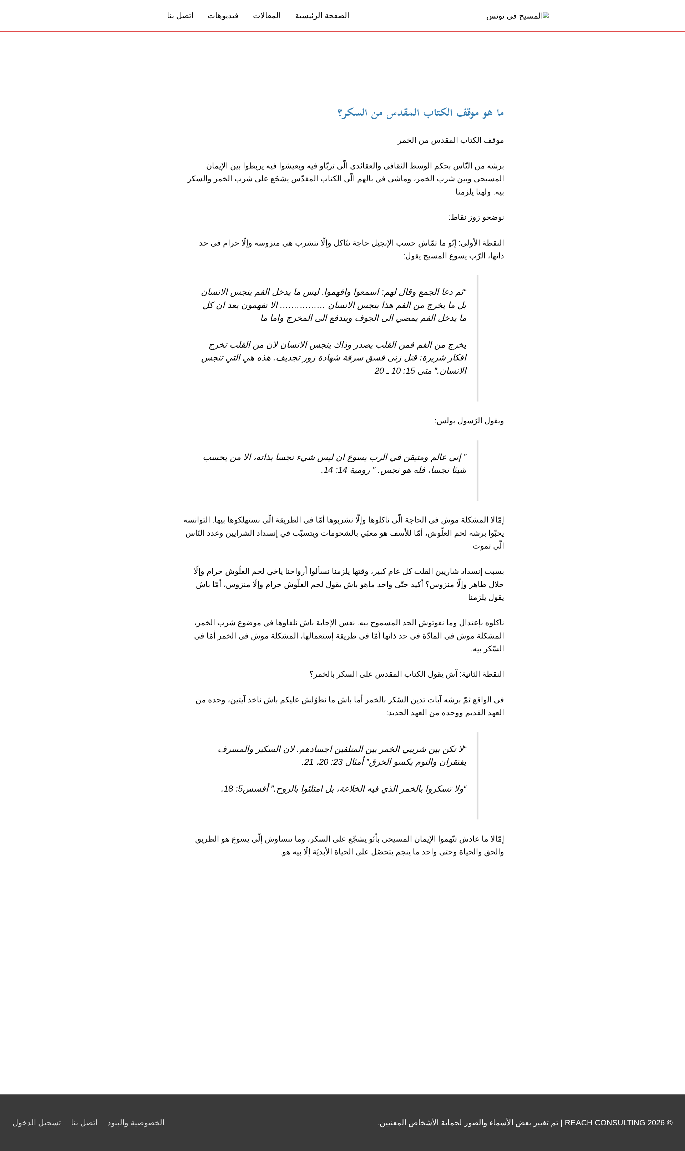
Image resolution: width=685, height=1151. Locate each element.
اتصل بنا (180, 15)
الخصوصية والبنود (135, 1122)
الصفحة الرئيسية (322, 15)
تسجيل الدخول (36, 1122)
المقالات (267, 15)
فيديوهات (223, 15)
